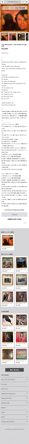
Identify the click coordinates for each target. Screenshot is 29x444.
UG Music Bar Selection (8, 421)
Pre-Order (4, 384)
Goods (3, 412)
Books (3, 417)
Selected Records (6, 398)
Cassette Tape (5, 403)
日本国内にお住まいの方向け (14, 219)
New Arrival (4, 389)
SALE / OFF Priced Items (8, 379)
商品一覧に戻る (14, 370)
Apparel (3, 407)
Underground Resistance (8, 393)
